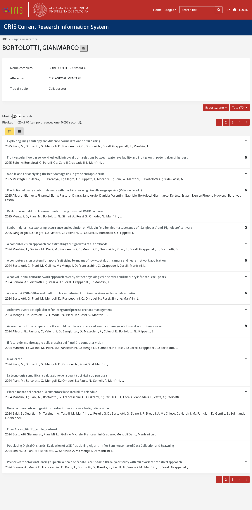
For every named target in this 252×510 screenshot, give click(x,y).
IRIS (5, 39)
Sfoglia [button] (169, 10)
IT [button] (226, 10)
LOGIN (243, 10)
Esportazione (215, 108)
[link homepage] (13, 9)
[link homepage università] (59, 9)
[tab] (9, 131)
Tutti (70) (238, 108)
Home (157, 10)
